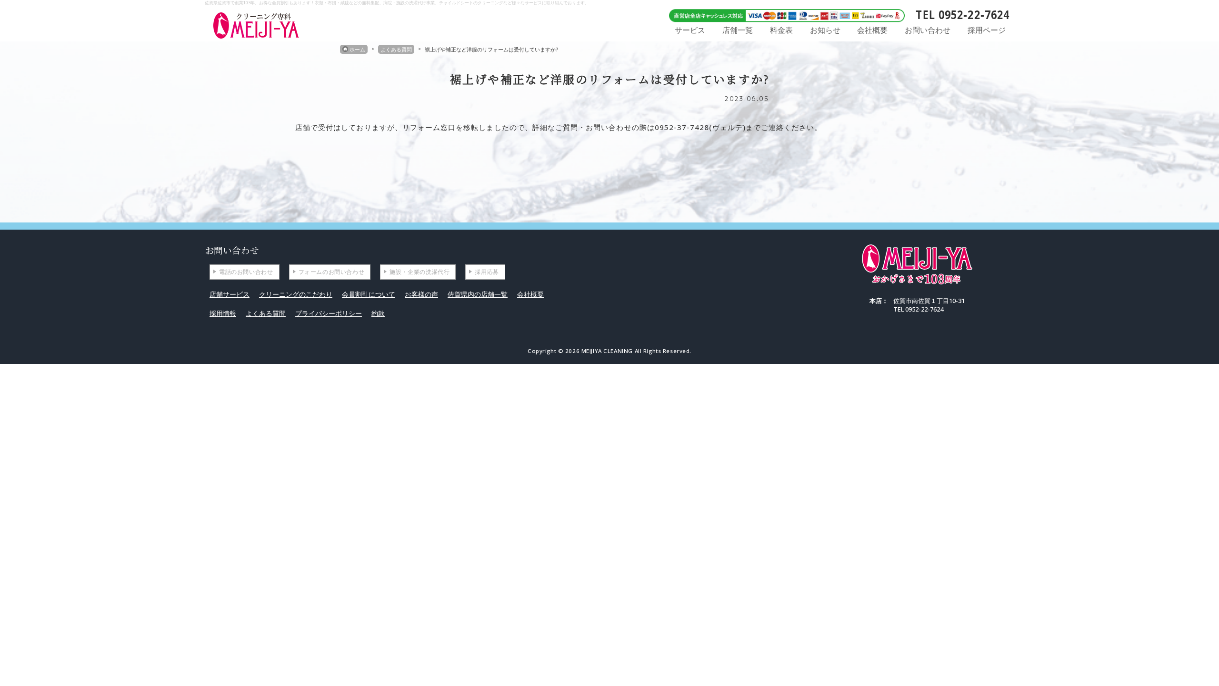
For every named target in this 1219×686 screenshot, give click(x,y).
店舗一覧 (737, 30)
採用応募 (487, 272)
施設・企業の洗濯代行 (420, 272)
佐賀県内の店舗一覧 (478, 294)
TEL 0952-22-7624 (962, 14)
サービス (690, 30)
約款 (378, 313)
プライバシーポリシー (328, 313)
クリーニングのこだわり (295, 294)
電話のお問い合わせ (246, 272)
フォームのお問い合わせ (332, 272)
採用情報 (223, 313)
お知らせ (825, 30)
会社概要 (872, 30)
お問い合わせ (927, 30)
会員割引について (368, 294)
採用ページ (987, 30)
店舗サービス (230, 294)
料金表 (781, 30)
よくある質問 (396, 49)
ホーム (357, 49)
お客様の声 (421, 294)
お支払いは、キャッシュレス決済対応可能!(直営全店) (783, 14)
